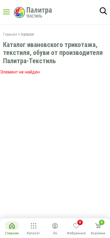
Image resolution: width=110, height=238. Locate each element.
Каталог (12, 12)
